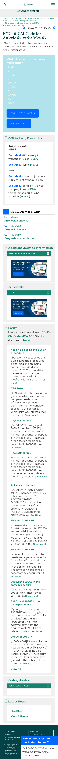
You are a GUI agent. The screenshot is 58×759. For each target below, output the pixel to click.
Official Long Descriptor (25, 138)
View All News (19, 716)
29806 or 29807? (21, 636)
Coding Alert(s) (19, 680)
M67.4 (38, 185)
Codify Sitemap (35, 734)
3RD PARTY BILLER (22, 520)
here (26, 340)
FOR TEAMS (17, 123)
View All (16, 668)
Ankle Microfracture (23, 485)
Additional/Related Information (30, 248)
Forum (13, 328)
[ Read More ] (31, 415)
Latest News (17, 701)
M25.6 (34, 158)
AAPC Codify (9, 732)
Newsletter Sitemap (12, 737)
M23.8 (31, 189)
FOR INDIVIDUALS (21, 113)
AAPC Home (34, 732)
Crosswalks (16, 287)
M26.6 (24, 196)
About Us (8, 734)
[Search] (5, 4)
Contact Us (9, 740)
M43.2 (34, 164)
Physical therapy (21, 420)
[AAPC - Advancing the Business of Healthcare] (29, 4)
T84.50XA (17, 388)
